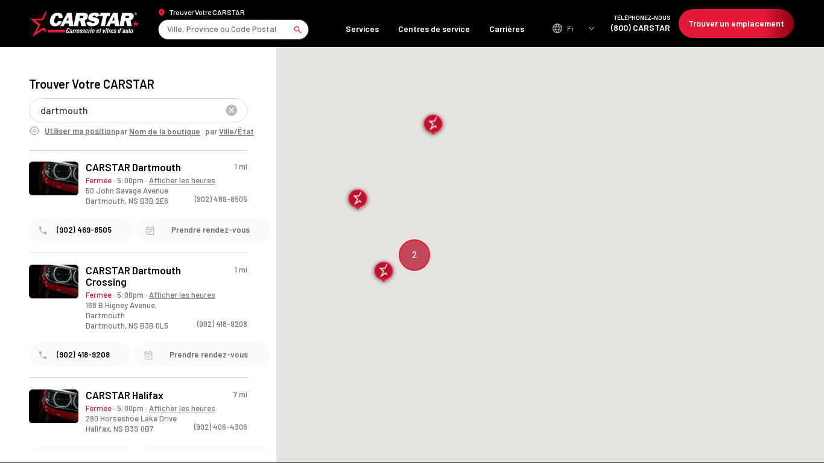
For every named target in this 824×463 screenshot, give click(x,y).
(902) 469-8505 (221, 199)
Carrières (506, 29)
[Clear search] (232, 110)
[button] (384, 272)
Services (362, 29)
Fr (570, 28)
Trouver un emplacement (736, 23)
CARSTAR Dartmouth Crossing (133, 276)
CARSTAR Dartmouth (133, 167)
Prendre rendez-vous (210, 230)
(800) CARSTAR (640, 23)
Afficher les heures (182, 180)
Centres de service (434, 29)
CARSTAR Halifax (124, 395)
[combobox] (168, 29)
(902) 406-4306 (220, 427)
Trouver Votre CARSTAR (207, 12)
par (157, 131)
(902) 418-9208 (222, 324)
